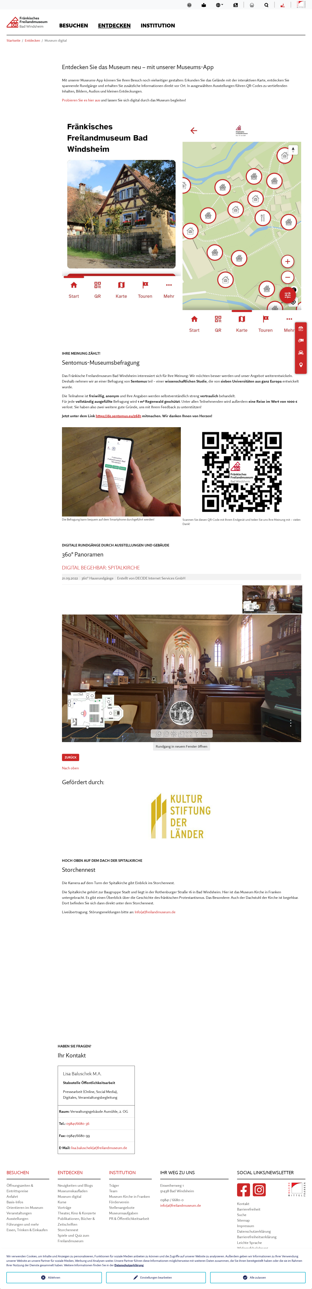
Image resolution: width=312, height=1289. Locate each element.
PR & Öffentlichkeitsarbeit (129, 1218)
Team (113, 1191)
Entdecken (70, 1172)
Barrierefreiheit (248, 1209)
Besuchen (18, 1172)
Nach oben (70, 768)
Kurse (62, 1202)
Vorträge (64, 1207)
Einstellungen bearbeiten (156, 1277)
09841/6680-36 (77, 1123)
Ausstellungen (17, 1218)
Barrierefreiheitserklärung (257, 1237)
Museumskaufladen (72, 1191)
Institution (122, 1172)
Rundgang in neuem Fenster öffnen (181, 746)
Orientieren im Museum (25, 1207)
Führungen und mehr (23, 1224)
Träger (114, 1185)
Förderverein (119, 1202)
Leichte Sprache (249, 1242)
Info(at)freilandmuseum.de (155, 912)
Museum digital (69, 1196)
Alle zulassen (258, 1277)
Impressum (245, 1226)
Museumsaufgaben (123, 1213)
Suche (241, 1214)
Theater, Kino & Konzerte (77, 1213)
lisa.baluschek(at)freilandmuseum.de (99, 1147)
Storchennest (68, 1230)
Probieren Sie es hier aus (81, 100)
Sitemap (243, 1220)
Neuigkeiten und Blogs (75, 1185)
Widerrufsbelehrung (252, 1248)
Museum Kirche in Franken (129, 1196)
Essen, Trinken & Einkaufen (27, 1230)
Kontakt (243, 1203)
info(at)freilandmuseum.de (180, 1205)
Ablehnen (54, 1277)
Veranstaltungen (19, 1213)
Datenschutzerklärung (254, 1231)
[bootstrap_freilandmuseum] (27, 22)
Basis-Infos (15, 1202)
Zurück (70, 757)
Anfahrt (12, 1196)
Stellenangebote (122, 1207)
